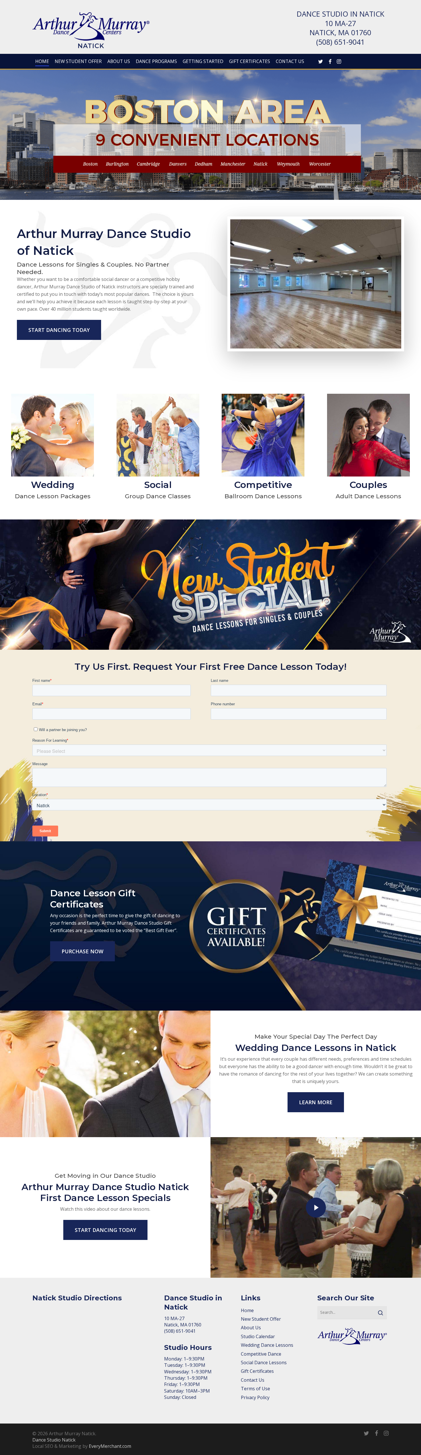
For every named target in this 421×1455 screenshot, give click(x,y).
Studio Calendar (258, 1336)
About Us (251, 1327)
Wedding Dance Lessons (267, 1345)
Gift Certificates (257, 1371)
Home (247, 1310)
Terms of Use (255, 1388)
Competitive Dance (261, 1354)
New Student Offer (261, 1319)
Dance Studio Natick (54, 1440)
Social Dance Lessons (264, 1362)
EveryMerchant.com (110, 1446)
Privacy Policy (255, 1397)
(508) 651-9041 (340, 42)
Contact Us (252, 1380)
